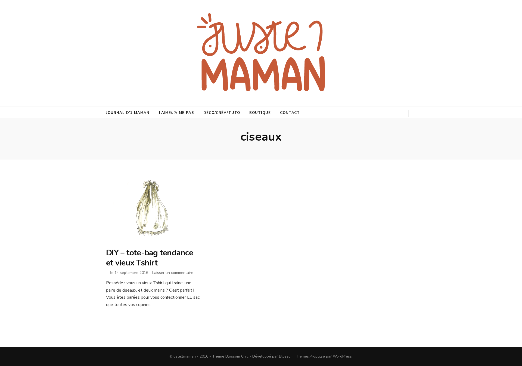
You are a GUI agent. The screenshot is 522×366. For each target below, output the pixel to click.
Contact (290, 112)
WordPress (342, 356)
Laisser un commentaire (172, 272)
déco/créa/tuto (221, 112)
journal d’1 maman (128, 112)
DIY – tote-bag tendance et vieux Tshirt (149, 257)
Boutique (260, 112)
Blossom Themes (294, 356)
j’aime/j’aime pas (176, 112)
